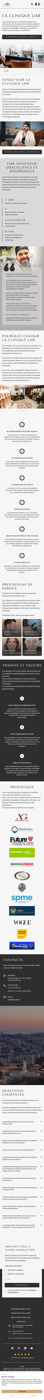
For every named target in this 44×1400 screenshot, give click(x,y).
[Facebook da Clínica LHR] (12, 1348)
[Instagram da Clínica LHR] (19, 1348)
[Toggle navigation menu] (41, 71)
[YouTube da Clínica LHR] (32, 1348)
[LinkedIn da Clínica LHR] (25, 1348)
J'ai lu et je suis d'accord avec (22, 1291)
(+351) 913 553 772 (14, 988)
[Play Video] (22, 134)
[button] (5, 1374)
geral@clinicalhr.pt (14, 1000)
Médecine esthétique (16, 1274)
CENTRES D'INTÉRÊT (13, 1266)
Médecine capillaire (15, 1270)
